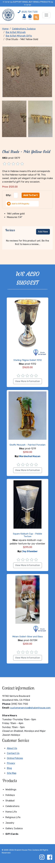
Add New (43, 231)
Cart (30, 18)
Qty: (8, 195)
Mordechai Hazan (29, 456)
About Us (12, 748)
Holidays (10, 795)
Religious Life (12, 817)
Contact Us (13, 753)
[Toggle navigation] (46, 15)
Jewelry (9, 822)
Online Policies (15, 758)
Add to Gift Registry (20, 204)
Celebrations (12, 806)
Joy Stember (30, 551)
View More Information (27, 381)
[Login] (24, 16)
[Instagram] (41, 857)
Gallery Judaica (14, 828)
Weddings (10, 789)
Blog (9, 768)
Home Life (11, 811)
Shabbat (10, 800)
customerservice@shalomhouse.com (30, 707)
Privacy (11, 763)
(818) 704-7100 (30, 12)
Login (24, 19)
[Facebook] (49, 857)
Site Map (11, 773)
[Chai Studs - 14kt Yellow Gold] (27, 71)
